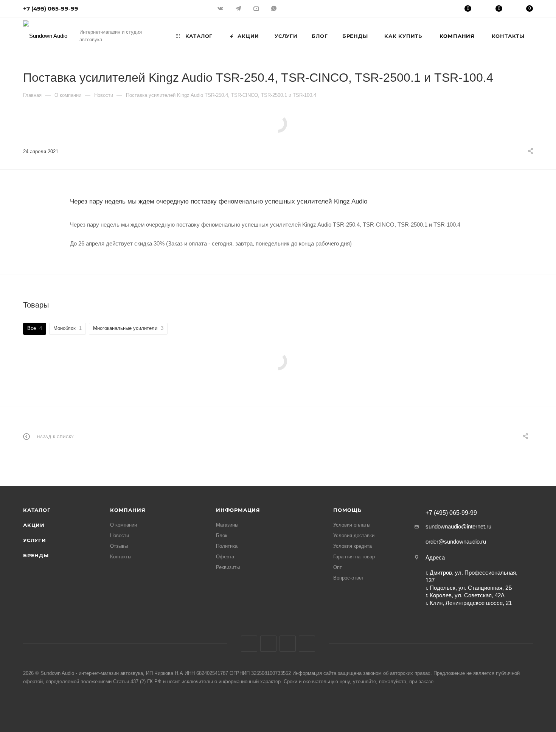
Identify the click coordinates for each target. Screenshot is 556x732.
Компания (127, 510)
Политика (227, 546)
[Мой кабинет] (437, 9)
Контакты (120, 556)
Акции (34, 525)
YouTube (288, 644)
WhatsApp (307, 644)
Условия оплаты (351, 525)
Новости (119, 535)
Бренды (36, 555)
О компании (123, 525)
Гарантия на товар (354, 556)
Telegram (268, 644)
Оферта (225, 556)
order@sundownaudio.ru (456, 541)
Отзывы (119, 546)
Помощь (347, 510)
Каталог (37, 510)
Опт (337, 567)
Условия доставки (353, 535)
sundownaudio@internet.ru (458, 526)
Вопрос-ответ (348, 578)
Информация (238, 510)
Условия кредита (352, 546)
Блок (221, 535)
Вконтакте (249, 644)
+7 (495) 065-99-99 (50, 8)
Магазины (227, 525)
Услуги (34, 540)
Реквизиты (228, 567)
